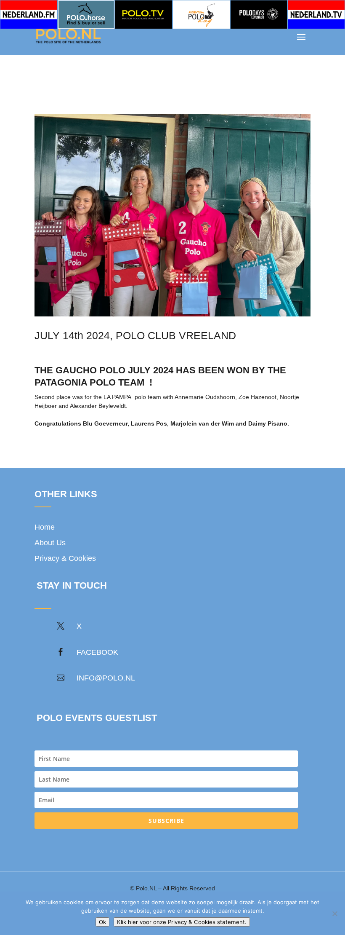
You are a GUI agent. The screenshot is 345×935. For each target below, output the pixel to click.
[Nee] (334, 913)
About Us (50, 542)
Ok (102, 922)
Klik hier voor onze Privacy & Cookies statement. (182, 922)
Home (44, 527)
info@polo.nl (106, 678)
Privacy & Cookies (65, 558)
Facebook (97, 652)
